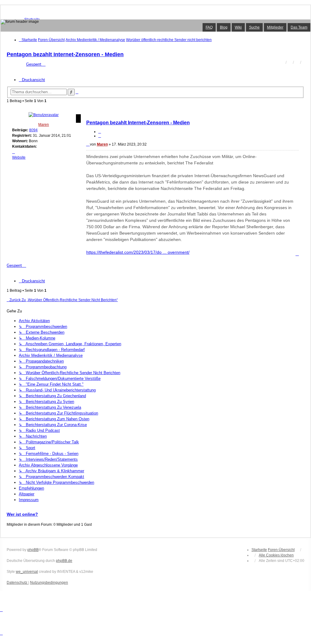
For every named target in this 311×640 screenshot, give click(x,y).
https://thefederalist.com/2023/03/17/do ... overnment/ (138, 252)
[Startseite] (155, 25)
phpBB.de (64, 561)
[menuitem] (17, 582)
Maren (43, 124)
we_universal (27, 571)
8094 (33, 130)
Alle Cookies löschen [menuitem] (276, 555)
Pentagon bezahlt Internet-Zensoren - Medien (65, 54)
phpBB (33, 550)
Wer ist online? (22, 514)
